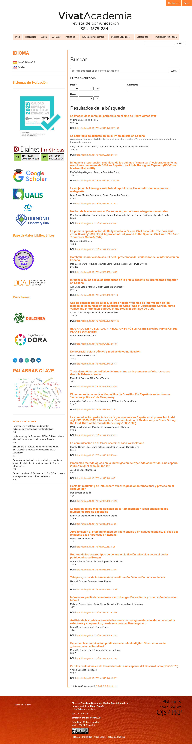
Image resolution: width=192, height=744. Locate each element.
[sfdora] (39, 339)
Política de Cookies (116, 736)
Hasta (73, 94)
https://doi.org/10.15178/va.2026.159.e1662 (96, 386)
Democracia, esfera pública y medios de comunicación (105, 351)
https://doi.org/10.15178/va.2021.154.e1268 (96, 658)
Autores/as (132, 84)
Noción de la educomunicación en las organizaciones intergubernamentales (119, 211)
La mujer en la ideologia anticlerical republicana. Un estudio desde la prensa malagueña (119, 189)
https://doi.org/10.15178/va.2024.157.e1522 (96, 612)
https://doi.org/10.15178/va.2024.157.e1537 (96, 343)
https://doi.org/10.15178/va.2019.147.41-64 (96, 203)
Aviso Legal (99, 736)
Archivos (56, 36)
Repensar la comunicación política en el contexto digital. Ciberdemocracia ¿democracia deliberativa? (118, 644)
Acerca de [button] (71, 36)
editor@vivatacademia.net (84, 709)
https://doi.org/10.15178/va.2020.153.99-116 (96, 294)
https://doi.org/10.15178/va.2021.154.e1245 (96, 635)
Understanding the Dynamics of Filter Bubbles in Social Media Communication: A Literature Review (39, 438)
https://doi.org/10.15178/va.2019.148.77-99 (96, 523)
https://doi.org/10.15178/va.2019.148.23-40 (96, 223)
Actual (44, 36)
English (21, 67)
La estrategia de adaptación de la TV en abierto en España (123, 138)
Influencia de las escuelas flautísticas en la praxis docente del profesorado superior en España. (124, 281)
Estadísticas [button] (143, 36)
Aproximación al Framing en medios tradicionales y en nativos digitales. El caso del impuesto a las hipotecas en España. (124, 533)
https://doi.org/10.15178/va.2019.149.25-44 (96, 363)
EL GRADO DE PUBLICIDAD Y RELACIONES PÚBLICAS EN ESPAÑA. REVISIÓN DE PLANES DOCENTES (123, 330)
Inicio (17, 36)
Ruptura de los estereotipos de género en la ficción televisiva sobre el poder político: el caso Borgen (119, 555)
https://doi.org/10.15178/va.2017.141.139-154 (97, 180)
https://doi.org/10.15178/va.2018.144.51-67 (96, 409)
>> (116, 685)
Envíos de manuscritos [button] (93, 36)
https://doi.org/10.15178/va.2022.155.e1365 (96, 271)
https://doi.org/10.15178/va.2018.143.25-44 (96, 455)
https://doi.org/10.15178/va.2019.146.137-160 (97, 127)
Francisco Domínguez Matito (95, 703)
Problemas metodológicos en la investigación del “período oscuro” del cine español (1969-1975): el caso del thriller (124, 464)
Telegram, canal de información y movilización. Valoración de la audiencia (117, 577)
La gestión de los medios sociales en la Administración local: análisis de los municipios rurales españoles (119, 510)
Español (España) (26, 61)
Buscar (180, 43)
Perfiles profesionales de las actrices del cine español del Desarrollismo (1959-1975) (124, 666)
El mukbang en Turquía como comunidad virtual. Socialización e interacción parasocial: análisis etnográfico (36, 449)
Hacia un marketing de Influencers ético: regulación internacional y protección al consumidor (122, 487)
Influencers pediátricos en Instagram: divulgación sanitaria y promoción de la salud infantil (123, 598)
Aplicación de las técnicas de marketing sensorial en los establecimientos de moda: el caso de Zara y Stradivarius (37, 462)
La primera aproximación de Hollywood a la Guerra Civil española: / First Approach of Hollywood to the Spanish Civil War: (124, 234)
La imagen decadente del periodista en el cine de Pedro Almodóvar (113, 116)
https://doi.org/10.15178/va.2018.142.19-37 (96, 678)
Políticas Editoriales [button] (120, 36)
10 (111, 685)
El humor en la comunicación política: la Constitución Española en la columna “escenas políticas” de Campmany (120, 395)
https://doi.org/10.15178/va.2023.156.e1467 (96, 154)
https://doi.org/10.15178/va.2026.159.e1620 (96, 500)
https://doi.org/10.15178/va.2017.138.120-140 (97, 320)
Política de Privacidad (82, 736)
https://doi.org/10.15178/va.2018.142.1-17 (95, 478)
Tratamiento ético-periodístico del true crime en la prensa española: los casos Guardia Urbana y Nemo (120, 372)
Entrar (187, 3)
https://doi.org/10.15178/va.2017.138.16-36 (96, 249)
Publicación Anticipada (166, 36)
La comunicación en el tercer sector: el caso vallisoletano (107, 443)
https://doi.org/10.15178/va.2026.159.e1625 (96, 589)
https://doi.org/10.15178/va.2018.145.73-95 (96, 569)
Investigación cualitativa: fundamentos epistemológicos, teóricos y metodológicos (33, 427)
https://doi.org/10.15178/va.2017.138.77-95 (96, 435)
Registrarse (173, 3)
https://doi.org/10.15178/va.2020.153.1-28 (95, 546)
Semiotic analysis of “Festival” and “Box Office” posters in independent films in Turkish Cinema (39, 475)
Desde (73, 84)
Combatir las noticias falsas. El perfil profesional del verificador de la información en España (124, 258)
